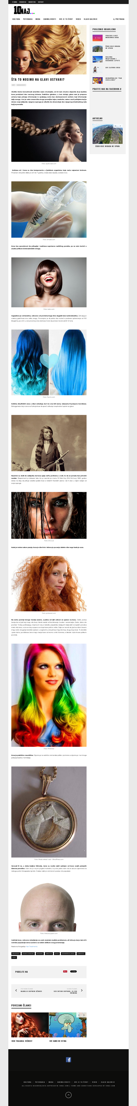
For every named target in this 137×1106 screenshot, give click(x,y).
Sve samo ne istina (20, 1041)
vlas (14, 957)
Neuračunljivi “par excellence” (114, 79)
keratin (49, 953)
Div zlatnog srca (113, 67)
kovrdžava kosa (68, 953)
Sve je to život (66, 19)
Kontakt (41, 2)
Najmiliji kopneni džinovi (31, 991)
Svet (13, 85)
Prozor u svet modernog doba (112, 36)
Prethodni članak (27, 989)
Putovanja (28, 19)
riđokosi (81, 953)
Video (78, 19)
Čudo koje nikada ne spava (113, 47)
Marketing (32, 2)
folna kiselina (28, 953)
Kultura (16, 19)
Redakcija (22, 2)
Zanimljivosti (49, 19)
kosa (57, 953)
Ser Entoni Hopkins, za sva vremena (65, 992)
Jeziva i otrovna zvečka (60, 1041)
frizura (40, 953)
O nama (14, 2)
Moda (38, 19)
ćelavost (16, 953)
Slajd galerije (90, 19)
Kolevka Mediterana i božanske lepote (113, 59)
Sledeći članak (72, 989)
